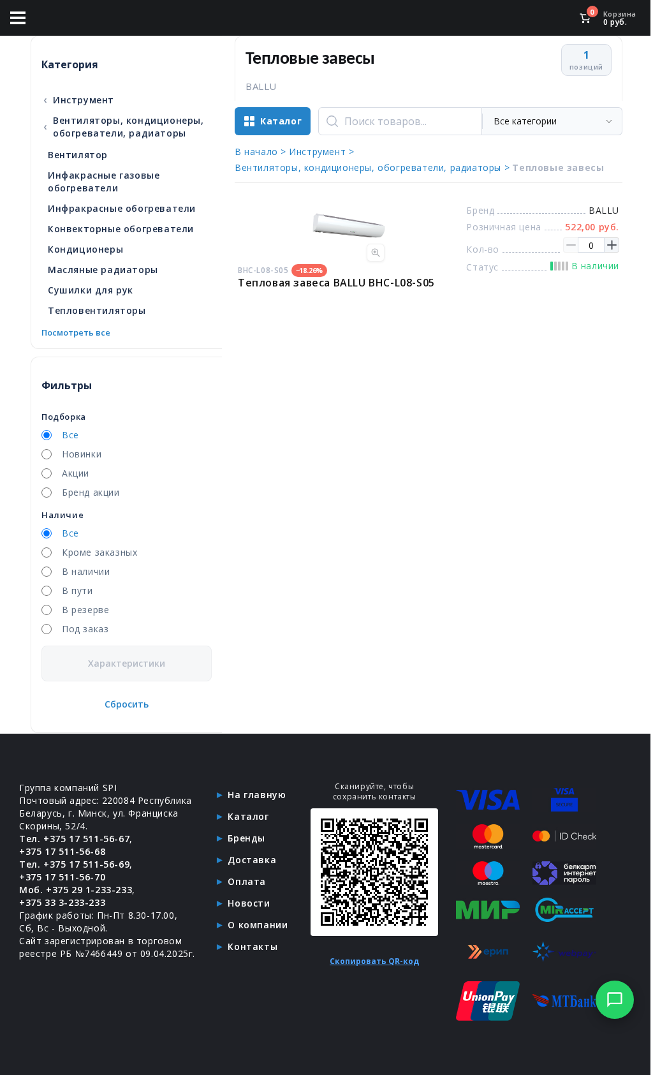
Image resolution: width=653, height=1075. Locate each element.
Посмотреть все (75, 332)
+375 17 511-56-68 (62, 851)
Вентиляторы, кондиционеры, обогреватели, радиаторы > (372, 167)
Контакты (252, 946)
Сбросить (127, 704)
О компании (258, 925)
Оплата (247, 881)
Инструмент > (321, 151)
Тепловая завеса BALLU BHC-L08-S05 (336, 283)
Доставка (252, 860)
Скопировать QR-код (374, 961)
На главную (257, 795)
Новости (249, 903)
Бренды (246, 838)
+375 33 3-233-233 (62, 902)
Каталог (248, 816)
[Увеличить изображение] (376, 253)
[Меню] (18, 18)
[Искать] (332, 121)
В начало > (260, 151)
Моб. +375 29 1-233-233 (75, 890)
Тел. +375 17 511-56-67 (74, 839)
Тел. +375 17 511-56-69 (74, 864)
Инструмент (78, 100)
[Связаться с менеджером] (615, 1000)
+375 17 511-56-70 (62, 877)
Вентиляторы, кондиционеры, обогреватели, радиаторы (123, 126)
